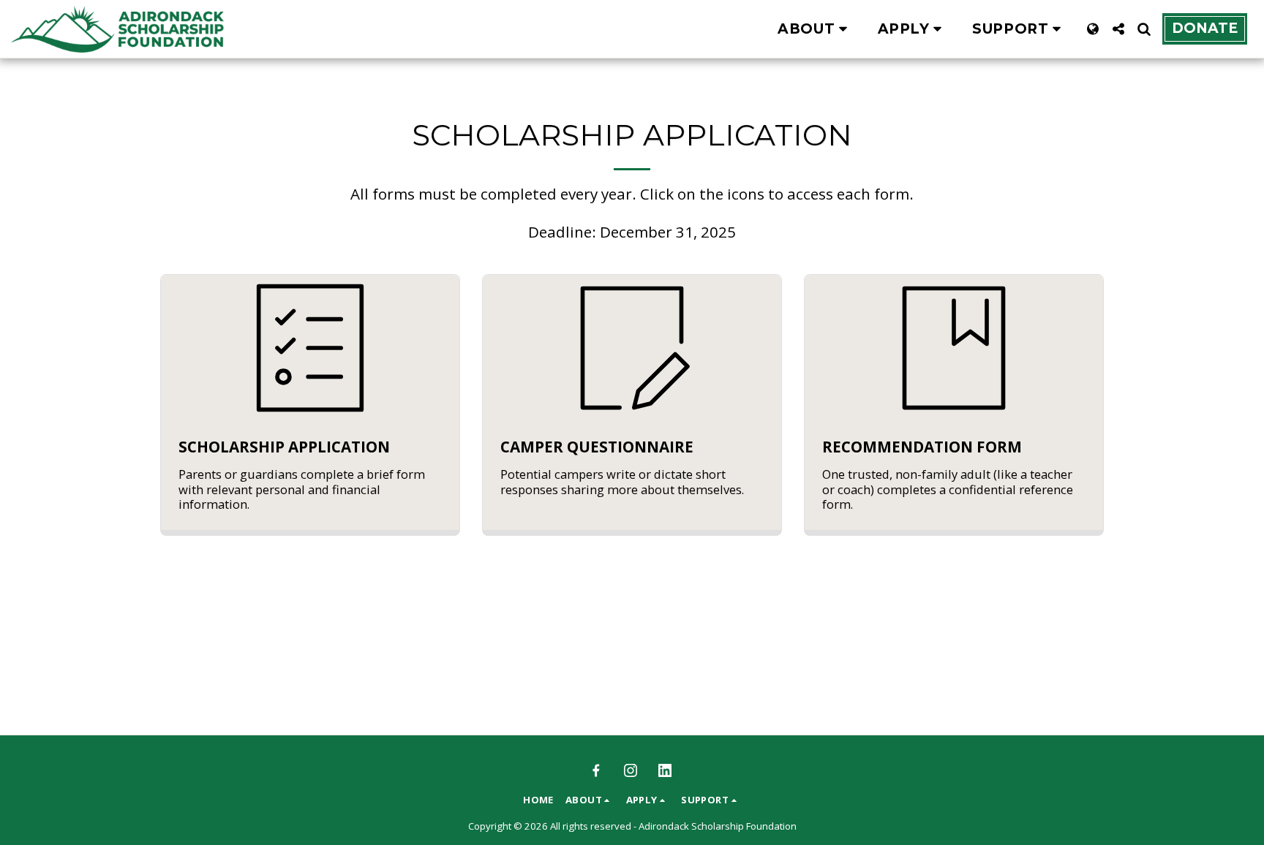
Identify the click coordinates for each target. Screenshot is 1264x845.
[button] (815, 29)
